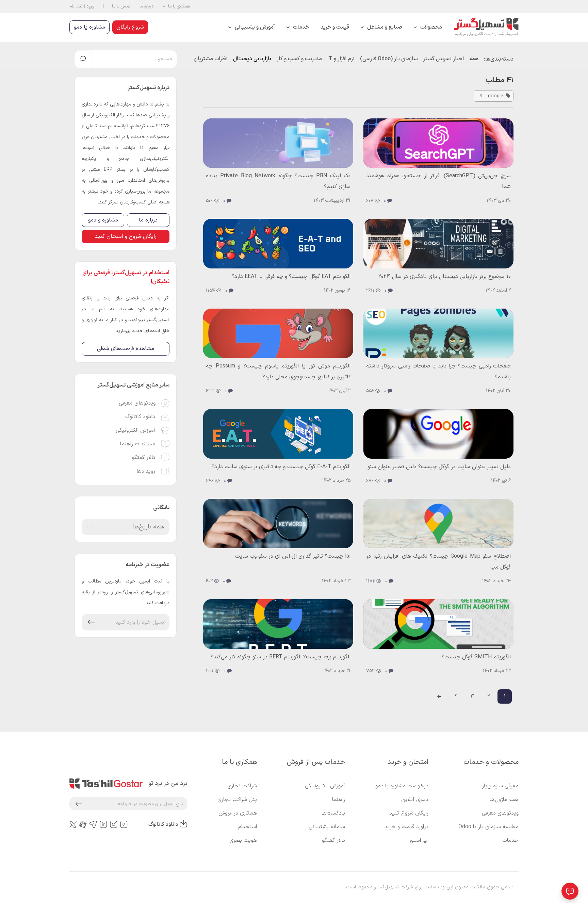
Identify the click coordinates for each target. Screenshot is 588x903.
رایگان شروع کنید (408, 813)
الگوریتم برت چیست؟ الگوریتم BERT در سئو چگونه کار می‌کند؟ (280, 657)
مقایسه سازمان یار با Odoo (488, 827)
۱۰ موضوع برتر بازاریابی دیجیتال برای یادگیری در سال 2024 (444, 277)
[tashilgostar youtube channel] (124, 824)
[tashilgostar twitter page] (73, 824)
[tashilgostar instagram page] (113, 824)
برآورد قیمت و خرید (406, 827)
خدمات (510, 840)
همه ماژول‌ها (504, 799)
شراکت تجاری (242, 786)
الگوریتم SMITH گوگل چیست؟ (476, 657)
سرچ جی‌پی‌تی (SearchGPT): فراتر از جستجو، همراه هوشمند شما (438, 181)
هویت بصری (243, 840)
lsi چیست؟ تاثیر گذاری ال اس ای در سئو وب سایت (292, 556)
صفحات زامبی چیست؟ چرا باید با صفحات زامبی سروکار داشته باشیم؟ (438, 371)
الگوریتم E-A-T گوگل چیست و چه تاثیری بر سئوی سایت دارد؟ (281, 467)
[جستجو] (83, 59)
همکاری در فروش (237, 813)
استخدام (247, 827)
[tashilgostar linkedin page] (103, 824)
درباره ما (146, 6)
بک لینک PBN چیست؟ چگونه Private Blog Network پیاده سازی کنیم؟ (278, 181)
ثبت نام (76, 6)
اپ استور (418, 840)
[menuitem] (428, 27)
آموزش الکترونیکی (325, 786)
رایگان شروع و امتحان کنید (126, 236)
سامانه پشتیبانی (327, 827)
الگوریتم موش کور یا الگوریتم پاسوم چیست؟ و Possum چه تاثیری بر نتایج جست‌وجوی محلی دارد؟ (278, 371)
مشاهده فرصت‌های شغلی (125, 349)
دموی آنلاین (414, 799)
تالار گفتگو (333, 840)
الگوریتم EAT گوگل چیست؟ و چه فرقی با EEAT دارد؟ (291, 277)
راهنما (338, 799)
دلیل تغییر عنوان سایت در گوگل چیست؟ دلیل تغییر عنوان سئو (439, 467)
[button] (176, 6)
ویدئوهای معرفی (500, 813)
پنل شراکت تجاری (237, 799)
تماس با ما (121, 6)
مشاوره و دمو (103, 220)
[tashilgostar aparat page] (83, 824)
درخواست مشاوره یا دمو (401, 786)
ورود (90, 6)
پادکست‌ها (333, 813)
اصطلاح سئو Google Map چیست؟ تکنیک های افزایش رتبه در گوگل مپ (438, 561)
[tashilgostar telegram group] (93, 824)
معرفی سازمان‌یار (500, 786)
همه (473, 59)
